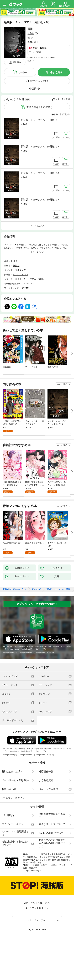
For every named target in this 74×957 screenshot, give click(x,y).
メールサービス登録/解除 (15, 780)
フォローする (36, 33)
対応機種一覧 (46, 771)
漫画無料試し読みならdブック (14, 589)
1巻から (54, 114)
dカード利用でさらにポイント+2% (41, 57)
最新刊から (65, 114)
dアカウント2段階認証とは (15, 833)
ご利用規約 (8, 815)
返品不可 (31, 61)
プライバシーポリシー (14, 824)
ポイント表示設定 (48, 789)
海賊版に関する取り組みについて (15, 843)
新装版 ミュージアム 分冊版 (29, 279)
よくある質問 (46, 780)
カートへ (23, 72)
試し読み (17, 62)
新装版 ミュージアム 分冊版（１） (41, 120)
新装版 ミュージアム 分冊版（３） (41, 173)
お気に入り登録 (62, 99)
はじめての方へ (14, 771)
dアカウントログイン (13, 798)
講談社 (16, 265)
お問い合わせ (9, 789)
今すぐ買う (56, 72)
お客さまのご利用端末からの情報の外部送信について (52, 843)
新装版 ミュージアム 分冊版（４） (41, 199)
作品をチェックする (39, 81)
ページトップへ (37, 920)
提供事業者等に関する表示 (52, 815)
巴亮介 (31, 33)
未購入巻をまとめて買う (39, 107)
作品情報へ (35, 88)
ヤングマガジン (20, 274)
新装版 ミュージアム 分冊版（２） (41, 146)
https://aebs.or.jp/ (33, 870)
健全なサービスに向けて (52, 824)
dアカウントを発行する (37, 903)
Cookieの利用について (51, 833)
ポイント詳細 (35, 51)
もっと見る (62, 384)
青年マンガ (20, 270)
